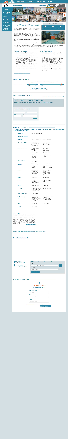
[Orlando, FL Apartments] (9, 1)
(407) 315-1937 (43, 5)
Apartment (33, 267)
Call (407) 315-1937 (53, 81)
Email (23, 114)
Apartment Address (20, 262)
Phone (15, 114)
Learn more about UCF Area (31, 224)
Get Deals (35, 118)
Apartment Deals (30, 1)
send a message (61, 81)
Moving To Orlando (41, 1)
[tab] (7, 9)
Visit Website (18, 261)
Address (32, 263)
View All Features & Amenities (22, 73)
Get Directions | (35, 271)
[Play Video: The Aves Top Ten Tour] (53, 37)
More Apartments (17, 5)
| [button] (45, 306)
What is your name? (33, 290)
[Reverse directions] (60, 266)
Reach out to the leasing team (44, 129)
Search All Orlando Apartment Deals (52, 97)
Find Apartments (20, 1)
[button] (64, 15)
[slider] (29, 84)
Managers (50, 1)
